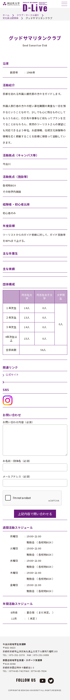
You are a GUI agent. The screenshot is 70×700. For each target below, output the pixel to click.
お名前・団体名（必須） (17, 461)
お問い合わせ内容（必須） (18, 422)
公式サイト (12, 374)
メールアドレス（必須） (17, 476)
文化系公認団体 (10, 17)
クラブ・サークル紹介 (28, 15)
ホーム (6, 15)
